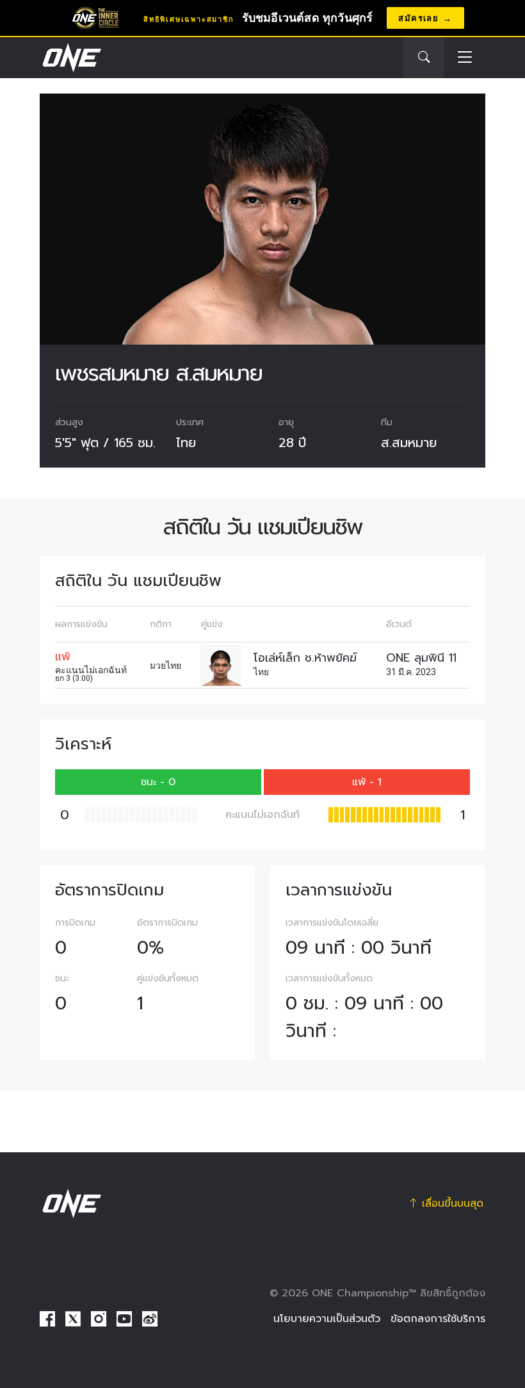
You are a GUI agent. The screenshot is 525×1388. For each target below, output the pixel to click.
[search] (423, 57)
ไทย (186, 442)
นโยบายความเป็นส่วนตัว (326, 1319)
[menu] (464, 58)
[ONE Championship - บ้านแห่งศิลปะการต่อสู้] (70, 57)
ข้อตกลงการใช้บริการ (438, 1319)
